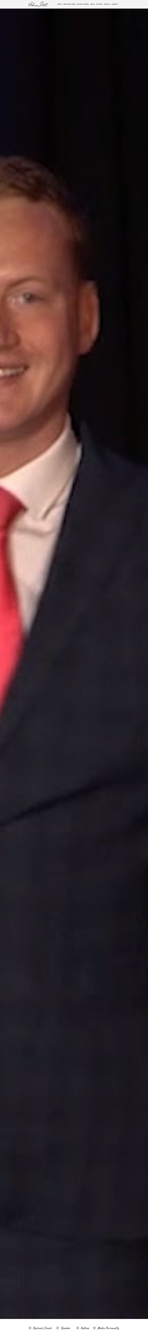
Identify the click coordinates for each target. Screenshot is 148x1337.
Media (93, 4)
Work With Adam (69, 4)
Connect (115, 4)
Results (107, 4)
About (59, 4)
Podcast (99, 4)
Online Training (83, 4)
